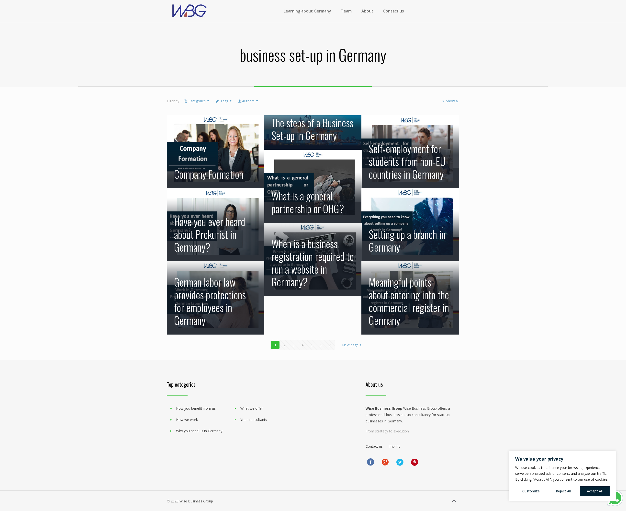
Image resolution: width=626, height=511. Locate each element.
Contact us (374, 446)
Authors (248, 101)
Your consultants (253, 419)
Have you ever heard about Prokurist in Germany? (209, 234)
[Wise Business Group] (190, 11)
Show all (452, 101)
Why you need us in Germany (199, 431)
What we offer (251, 408)
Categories (197, 101)
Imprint (394, 446)
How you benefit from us (196, 408)
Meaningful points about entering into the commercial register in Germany (409, 301)
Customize (531, 491)
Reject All (563, 491)
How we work (187, 419)
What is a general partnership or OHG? (307, 202)
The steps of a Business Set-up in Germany (312, 129)
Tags (224, 101)
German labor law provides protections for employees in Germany (210, 301)
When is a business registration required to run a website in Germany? (312, 262)
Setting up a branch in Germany (407, 241)
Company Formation (208, 174)
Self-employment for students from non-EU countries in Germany (407, 161)
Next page (350, 345)
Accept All (595, 491)
